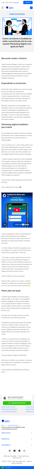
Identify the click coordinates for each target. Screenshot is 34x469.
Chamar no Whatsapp (18, 403)
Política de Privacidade (10, 456)
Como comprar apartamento (8, 411)
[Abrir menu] (2, 7)
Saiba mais (16, 2)
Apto (2, 425)
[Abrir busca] (31, 7)
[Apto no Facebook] (14, 451)
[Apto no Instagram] (10, 451)
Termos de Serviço (23, 456)
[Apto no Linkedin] (19, 451)
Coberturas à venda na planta (9, 409)
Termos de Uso (17, 458)
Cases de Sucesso (13, 425)
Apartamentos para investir (8, 407)
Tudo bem (27, 2)
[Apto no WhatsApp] (24, 451)
